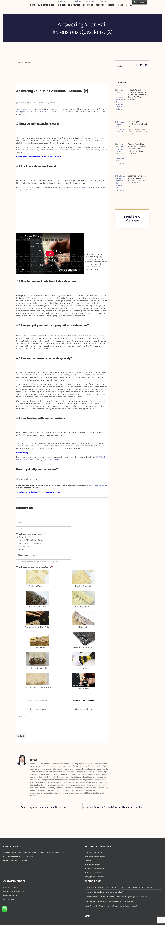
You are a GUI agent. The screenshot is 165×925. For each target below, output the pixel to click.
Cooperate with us (10, 895)
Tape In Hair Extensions (93, 852)
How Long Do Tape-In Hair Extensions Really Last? (138, 124)
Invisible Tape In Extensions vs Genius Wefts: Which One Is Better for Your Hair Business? (137, 94)
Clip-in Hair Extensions (93, 860)
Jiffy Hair (77, 147)
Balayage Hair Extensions (94, 877)
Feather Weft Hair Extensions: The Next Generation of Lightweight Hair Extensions (137, 148)
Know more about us (10, 887)
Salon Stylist (24, 537)
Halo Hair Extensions (92, 864)
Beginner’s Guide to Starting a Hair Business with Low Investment (137, 179)
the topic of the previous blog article (31, 112)
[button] (131, 5)
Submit (21, 736)
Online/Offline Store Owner (31, 540)
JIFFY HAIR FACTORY (97, 485)
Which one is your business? (30, 534)
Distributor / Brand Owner (30, 543)
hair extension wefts (42, 190)
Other (22, 549)
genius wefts (81, 187)
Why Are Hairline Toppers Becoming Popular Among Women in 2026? (111, 906)
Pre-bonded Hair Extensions (95, 856)
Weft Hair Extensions (93, 873)
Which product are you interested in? (34, 567)
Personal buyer (26, 546)
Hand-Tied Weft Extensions (95, 868)
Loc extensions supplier (93, 922)
